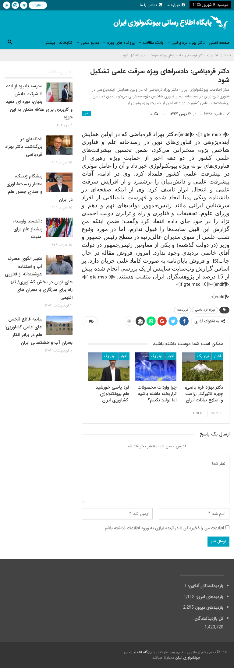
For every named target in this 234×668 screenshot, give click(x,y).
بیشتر (50, 42)
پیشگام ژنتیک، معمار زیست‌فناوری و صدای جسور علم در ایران (39, 188)
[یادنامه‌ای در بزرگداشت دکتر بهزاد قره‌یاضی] (59, 145)
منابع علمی (90, 42)
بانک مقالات (153, 42)
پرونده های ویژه (121, 42)
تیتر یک (203, 356)
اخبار (86, 113)
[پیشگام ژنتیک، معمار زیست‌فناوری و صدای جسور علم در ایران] (59, 182)
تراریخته (182, 310)
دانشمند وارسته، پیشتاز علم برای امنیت (27, 229)
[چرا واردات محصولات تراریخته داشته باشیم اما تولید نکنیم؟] (155, 366)
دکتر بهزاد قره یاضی (188, 42)
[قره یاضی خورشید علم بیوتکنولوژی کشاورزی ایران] (109, 366)
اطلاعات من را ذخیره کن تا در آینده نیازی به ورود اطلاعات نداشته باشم (164, 528)
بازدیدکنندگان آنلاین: (205, 585)
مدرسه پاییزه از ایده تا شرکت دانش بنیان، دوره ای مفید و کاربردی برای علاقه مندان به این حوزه (39, 101)
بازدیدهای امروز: (208, 596)
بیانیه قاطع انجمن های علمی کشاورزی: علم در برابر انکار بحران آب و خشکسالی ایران (39, 331)
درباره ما (173, 5)
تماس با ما (148, 5)
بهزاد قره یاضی (205, 310)
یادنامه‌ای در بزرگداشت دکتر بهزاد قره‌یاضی (23, 146)
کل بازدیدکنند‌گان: (207, 618)
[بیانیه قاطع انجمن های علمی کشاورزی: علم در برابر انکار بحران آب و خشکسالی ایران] (59, 325)
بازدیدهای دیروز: (208, 607)
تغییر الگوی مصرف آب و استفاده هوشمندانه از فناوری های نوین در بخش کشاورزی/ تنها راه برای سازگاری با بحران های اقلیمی (39, 278)
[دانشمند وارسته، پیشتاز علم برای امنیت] (59, 227)
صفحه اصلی (219, 42)
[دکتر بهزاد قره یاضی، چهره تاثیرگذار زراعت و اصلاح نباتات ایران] (202, 366)
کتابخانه (66, 42)
